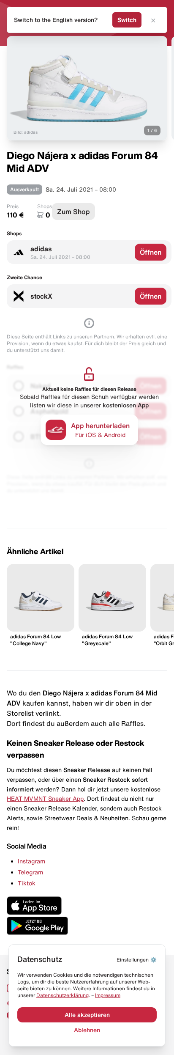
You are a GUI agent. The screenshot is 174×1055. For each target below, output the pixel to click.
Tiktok (26, 883)
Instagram (31, 861)
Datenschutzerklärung (62, 995)
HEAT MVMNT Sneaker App (45, 799)
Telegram (30, 872)
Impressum (107, 995)
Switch (126, 20)
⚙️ (137, 959)
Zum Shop (73, 211)
